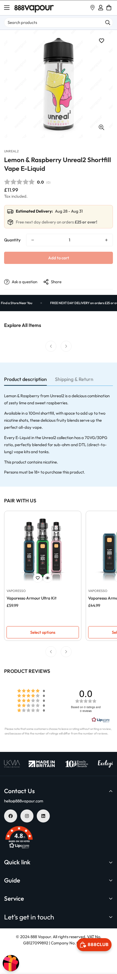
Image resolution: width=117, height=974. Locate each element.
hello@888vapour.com (23, 800)
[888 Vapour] (34, 7)
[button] (109, 7)
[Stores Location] (92, 7)
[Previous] (50, 346)
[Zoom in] (101, 127)
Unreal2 (11, 151)
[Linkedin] (43, 815)
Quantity (12, 239)
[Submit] (108, 22)
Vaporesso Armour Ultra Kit (32, 598)
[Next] (66, 346)
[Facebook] (10, 815)
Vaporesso (16, 591)
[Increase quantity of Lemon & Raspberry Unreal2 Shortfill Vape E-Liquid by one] (106, 240)
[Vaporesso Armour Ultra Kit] (43, 549)
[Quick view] (47, 578)
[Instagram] (26, 815)
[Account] (101, 7)
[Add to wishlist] (101, 41)
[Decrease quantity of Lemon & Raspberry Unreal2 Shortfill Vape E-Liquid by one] (32, 240)
